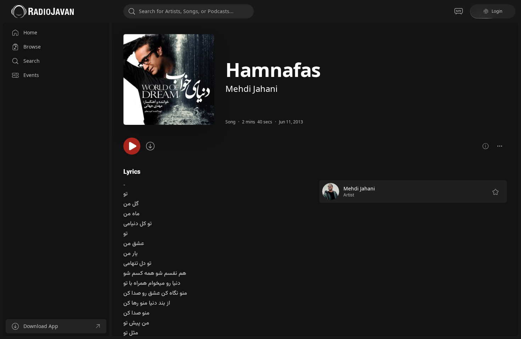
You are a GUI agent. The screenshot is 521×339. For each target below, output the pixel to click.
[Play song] (131, 146)
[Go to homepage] (42, 11)
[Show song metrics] (485, 146)
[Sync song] (150, 146)
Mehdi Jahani (251, 88)
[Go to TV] (458, 11)
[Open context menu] (500, 146)
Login (497, 11)
